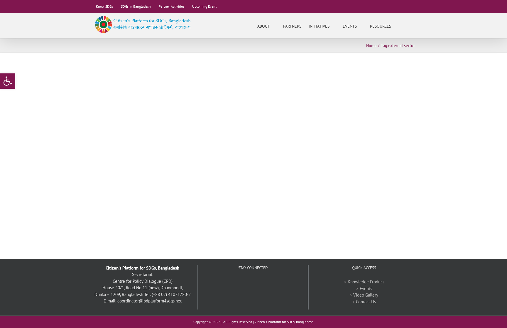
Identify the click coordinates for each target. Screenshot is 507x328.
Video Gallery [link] (365, 295)
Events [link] (366, 288)
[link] (7, 81)
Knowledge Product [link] (366, 282)
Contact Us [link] (366, 302)
